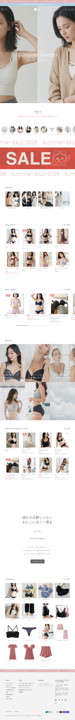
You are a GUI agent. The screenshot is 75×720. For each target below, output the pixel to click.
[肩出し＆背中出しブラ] (45, 199)
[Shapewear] (45, 611)
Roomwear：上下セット (62, 640)
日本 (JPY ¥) (8, 711)
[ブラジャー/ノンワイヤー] (12, 440)
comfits (45, 640)
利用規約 (21, 692)
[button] (33, 100)
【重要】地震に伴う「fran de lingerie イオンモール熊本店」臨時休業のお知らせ (37, 116)
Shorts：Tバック (29, 640)
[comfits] (45, 631)
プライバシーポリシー (24, 687)
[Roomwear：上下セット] (62, 631)
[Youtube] (56, 700)
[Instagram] (59, 700)
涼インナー (62, 208)
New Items (10, 224)
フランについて (10, 683)
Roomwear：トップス (29, 660)
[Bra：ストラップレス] (12, 631)
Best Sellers (10, 289)
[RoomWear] (12, 611)
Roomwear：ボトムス (46, 660)
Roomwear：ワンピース (12, 660)
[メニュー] (2, 9)
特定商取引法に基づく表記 (25, 690)
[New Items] (12, 590)
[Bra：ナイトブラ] (62, 611)
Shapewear (45, 620)
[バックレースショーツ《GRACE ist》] (12, 259)
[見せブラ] (29, 199)
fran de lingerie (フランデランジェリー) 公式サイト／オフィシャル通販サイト (25, 715)
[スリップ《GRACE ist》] (62, 236)
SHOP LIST (8, 685)
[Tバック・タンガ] (12, 236)
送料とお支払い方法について (26, 685)
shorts (62, 599)
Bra (29, 599)
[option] (37, 53)
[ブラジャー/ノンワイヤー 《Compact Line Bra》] (45, 440)
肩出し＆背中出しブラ (45, 208)
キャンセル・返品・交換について (27, 683)
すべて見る (67, 225)
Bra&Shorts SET (45, 599)
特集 (7, 692)
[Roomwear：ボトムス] (45, 651)
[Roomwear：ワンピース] (12, 651)
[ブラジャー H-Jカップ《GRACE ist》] (62, 259)
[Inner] (29, 611)
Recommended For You (16, 428)
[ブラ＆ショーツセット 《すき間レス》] (62, 465)
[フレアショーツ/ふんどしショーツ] (45, 465)
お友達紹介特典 (10, 690)
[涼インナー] (62, 199)
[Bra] (29, 590)
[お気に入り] (66, 9)
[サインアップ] (51, 684)
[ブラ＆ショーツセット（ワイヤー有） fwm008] (62, 440)
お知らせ (8, 696)
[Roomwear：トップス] (29, 651)
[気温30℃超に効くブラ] (12, 199)
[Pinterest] (65, 700)
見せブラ (29, 208)
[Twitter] (56, 703)
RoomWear (12, 620)
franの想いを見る (37, 561)
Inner (29, 620)
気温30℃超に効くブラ (12, 208)
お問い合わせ (9, 698)
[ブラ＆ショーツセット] (45, 236)
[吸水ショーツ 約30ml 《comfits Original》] (29, 465)
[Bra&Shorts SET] (45, 590)
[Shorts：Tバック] (29, 631)
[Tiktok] (62, 700)
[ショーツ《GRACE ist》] (45, 259)
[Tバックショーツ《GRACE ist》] (29, 259)
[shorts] (62, 590)
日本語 (16, 711)
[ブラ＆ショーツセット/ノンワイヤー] (37, 303)
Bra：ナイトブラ (62, 620)
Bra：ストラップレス (12, 640)
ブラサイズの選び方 (11, 687)
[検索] (6, 9)
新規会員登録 (9, 694)
